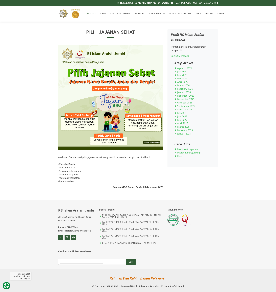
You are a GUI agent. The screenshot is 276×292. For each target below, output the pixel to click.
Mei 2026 (182, 78)
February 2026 (185, 88)
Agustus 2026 (184, 68)
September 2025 (186, 106)
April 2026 (182, 81)
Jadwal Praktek (156, 14)
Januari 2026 (184, 92)
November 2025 (185, 99)
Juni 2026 (182, 75)
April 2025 (182, 123)
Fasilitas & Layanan (120, 14)
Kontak (220, 14)
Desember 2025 (185, 95)
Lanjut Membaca (180, 55)
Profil (103, 14)
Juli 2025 (181, 113)
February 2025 (185, 130)
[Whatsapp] (6, 285)
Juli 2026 (181, 71)
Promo (209, 14)
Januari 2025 (184, 133)
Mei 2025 (182, 119)
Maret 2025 (183, 126)
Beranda (91, 14)
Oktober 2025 (184, 102)
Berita (138, 14)
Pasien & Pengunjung (180, 14)
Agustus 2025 (184, 109)
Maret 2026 (183, 85)
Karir (198, 14)
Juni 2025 (182, 116)
